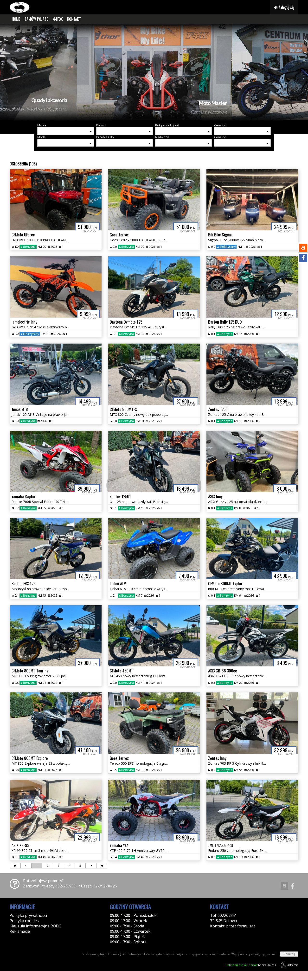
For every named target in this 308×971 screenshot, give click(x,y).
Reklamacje (20, 931)
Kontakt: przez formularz (232, 926)
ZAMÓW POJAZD (37, 19)
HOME (16, 19)
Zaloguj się (286, 7)
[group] (154, 72)
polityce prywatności (265, 954)
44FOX (58, 19)
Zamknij (289, 954)
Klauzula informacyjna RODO (36, 926)
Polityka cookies (24, 920)
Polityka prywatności (28, 915)
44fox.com (292, 965)
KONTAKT (74, 19)
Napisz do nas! (251, 965)
